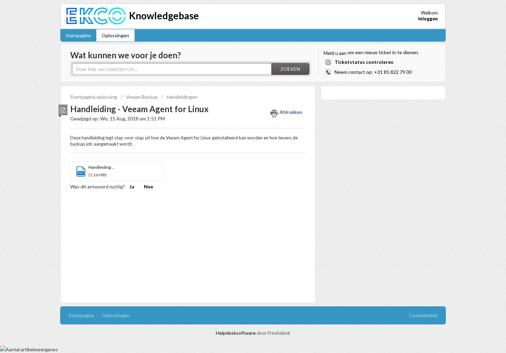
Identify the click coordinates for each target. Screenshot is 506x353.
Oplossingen (115, 35)
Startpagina (78, 35)
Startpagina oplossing (94, 97)
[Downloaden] (240, 85)
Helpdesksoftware (236, 333)
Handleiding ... (101, 167)
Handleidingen (182, 97)
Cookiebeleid (423, 315)
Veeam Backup (142, 97)
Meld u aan (335, 53)
